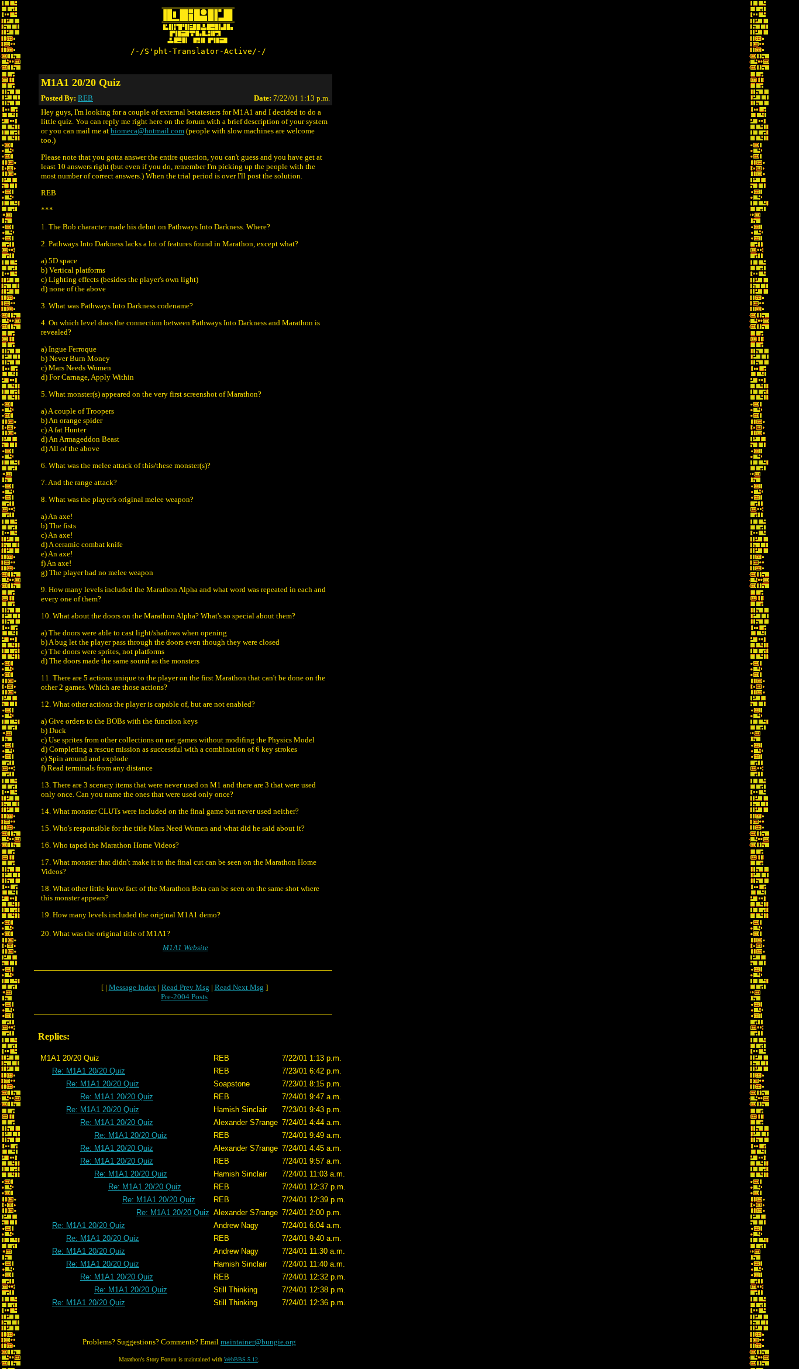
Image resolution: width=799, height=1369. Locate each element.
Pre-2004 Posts (184, 996)
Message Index (132, 987)
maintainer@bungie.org (258, 1341)
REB (85, 98)
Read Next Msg (239, 987)
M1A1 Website (185, 947)
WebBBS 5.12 (241, 1359)
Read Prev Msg (185, 987)
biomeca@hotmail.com (147, 130)
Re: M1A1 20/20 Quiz (88, 1071)
